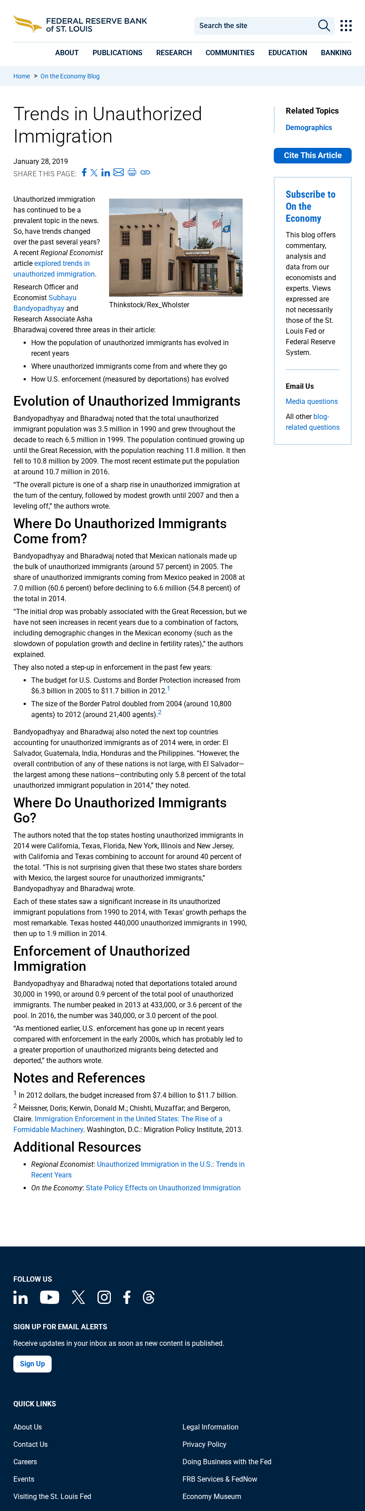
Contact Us (30, 1444)
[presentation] (67, 53)
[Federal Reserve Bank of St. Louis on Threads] (148, 1301)
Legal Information (210, 1427)
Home (21, 76)
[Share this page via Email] (119, 172)
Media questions (312, 401)
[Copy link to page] (145, 172)
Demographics (309, 127)
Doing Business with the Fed (227, 1462)
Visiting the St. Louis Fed (52, 1496)
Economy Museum (211, 1496)
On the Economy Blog (70, 76)
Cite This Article (313, 155)
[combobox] (254, 26)
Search (324, 26)
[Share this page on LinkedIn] (106, 172)
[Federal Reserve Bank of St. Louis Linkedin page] (20, 1301)
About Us (27, 1427)
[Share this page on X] (94, 172)
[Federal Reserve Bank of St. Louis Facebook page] (126, 1301)
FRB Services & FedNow (219, 1479)
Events (23, 1479)
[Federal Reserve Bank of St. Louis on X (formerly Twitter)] (78, 1301)
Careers (25, 1462)
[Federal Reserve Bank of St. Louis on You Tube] (49, 1301)
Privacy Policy (204, 1444)
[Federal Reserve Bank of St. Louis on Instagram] (104, 1301)
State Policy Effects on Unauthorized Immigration (163, 1188)
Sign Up (32, 1364)
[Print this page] (132, 172)
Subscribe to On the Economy (311, 206)
